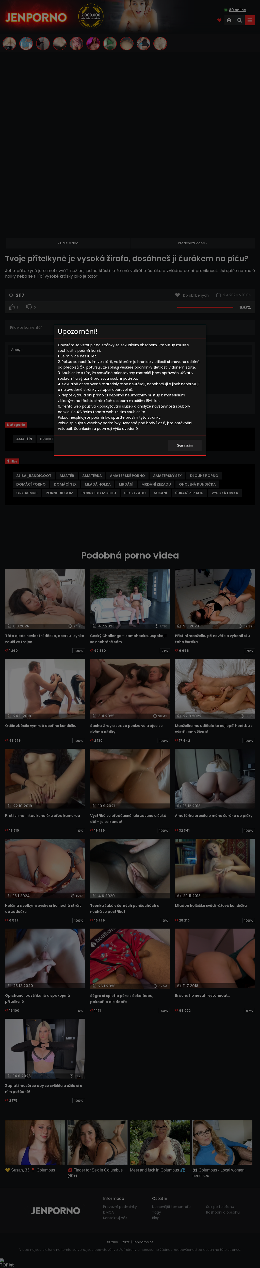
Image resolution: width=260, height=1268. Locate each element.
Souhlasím (185, 445)
